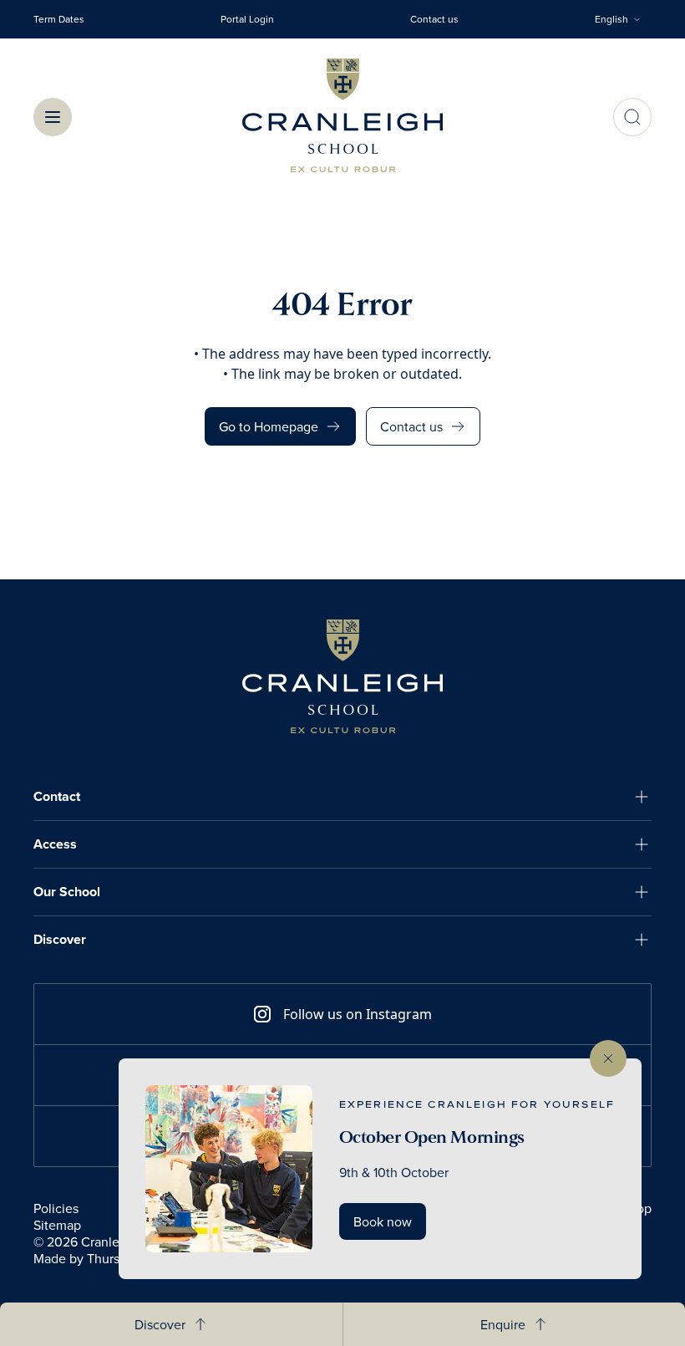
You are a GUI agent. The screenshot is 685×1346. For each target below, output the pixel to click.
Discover (59, 939)
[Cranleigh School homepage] (342, 676)
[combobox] (623, 19)
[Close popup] (608, 1058)
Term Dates (58, 19)
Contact (56, 796)
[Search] (632, 117)
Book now (382, 1221)
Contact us (434, 19)
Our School (66, 891)
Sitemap (57, 1225)
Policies (56, 1208)
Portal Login (247, 19)
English (611, 19)
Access (55, 844)
